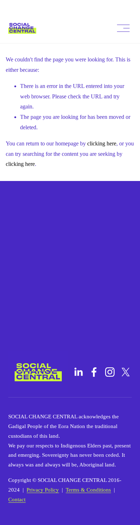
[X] (126, 372)
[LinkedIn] (78, 372)
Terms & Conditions (88, 490)
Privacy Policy (43, 490)
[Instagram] (110, 372)
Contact (16, 499)
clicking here (101, 143)
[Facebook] (94, 372)
